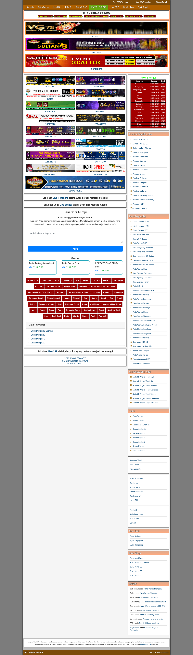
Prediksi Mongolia (139, 183)
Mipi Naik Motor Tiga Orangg (40, 292)
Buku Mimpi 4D (38, 342)
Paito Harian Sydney (140, 338)
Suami (94, 298)
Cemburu (39, 286)
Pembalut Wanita (46, 304)
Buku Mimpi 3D (38, 339)
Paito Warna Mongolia (153, 589)
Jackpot (96, 280)
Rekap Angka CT (139, 442)
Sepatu (86, 280)
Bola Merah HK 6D (140, 342)
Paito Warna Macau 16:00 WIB (152, 606)
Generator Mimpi (75, 212)
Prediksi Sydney (139, 161)
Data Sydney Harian (140, 282)
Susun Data (134, 519)
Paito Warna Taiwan (140, 303)
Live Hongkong (60, 197)
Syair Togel (143, 7)
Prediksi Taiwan (138, 165)
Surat (101, 310)
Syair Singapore (136, 541)
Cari (111, 298)
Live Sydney (128, 7)
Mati (57, 280)
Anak (93, 316)
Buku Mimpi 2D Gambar (42, 331)
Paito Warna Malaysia (141, 316)
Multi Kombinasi (136, 492)
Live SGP (115, 7)
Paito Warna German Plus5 (143, 320)
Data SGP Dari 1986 (140, 235)
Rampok (102, 316)
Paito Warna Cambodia (141, 299)
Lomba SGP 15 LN (140, 140)
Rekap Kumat (138, 446)
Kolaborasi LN (135, 496)
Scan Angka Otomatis (141, 425)
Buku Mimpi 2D (38, 335)
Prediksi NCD (138, 204)
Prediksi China (138, 174)
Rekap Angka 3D (139, 433)
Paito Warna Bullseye (141, 308)
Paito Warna (43, 7)
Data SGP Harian (139, 239)
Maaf (86, 298)
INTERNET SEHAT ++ (75, 364)
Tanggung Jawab (36, 298)
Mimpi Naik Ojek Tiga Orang (103, 286)
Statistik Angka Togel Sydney (144, 385)
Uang (84, 304)
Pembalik (133, 510)
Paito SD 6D (81, 7)
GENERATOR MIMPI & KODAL (75, 361)
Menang (106, 280)
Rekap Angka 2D (139, 429)
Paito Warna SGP (139, 243)
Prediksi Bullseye (139, 178)
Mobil (119, 298)
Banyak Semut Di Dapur (79, 292)
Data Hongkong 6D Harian (143, 256)
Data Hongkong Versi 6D (142, 252)
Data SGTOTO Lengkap (122, 2)
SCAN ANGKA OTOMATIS (75, 358)
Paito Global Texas (140, 355)
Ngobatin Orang (73, 310)
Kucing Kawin (89, 310)
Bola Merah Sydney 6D (141, 346)
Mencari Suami (53, 298)
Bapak (103, 298)
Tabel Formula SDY (140, 230)
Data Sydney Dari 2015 (141, 277)
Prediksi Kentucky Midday (143, 200)
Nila (77, 280)
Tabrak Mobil (69, 286)
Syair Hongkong (136, 545)
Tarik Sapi (56, 316)
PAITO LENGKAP (98, 7)
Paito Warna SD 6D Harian (143, 290)
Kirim (75, 249)
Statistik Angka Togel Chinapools (146, 390)
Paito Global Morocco (141, 363)
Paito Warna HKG (139, 269)
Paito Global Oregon (140, 351)
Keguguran (118, 280)
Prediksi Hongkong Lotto (153, 619)
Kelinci (32, 304)
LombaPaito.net (145, 644)
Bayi (60, 304)
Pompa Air (118, 292)
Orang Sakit (32, 280)
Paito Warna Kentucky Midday (144, 325)
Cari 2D (133, 523)
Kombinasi (134, 483)
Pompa (66, 298)
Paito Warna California (148, 597)
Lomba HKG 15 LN (140, 144)
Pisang (42, 310)
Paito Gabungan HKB (141, 359)
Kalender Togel (136, 460)
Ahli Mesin (94, 304)
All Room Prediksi (139, 208)
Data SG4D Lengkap (143, 2)
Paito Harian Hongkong (141, 329)
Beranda (30, 7)
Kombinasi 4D (135, 487)
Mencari (76, 298)
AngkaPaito (134, 628)
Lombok (96, 292)
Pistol (67, 316)
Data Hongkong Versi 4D (142, 247)
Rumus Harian (138, 420)
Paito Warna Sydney (140, 295)
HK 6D (68, 7)
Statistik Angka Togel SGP (143, 377)
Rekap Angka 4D (139, 438)
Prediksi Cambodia (140, 170)
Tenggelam (67, 280)
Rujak (84, 316)
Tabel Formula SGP (140, 222)
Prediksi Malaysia (139, 191)
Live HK (56, 7)
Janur (51, 310)
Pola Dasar (134, 465)
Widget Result (161, 2)
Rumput (106, 292)
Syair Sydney (135, 536)
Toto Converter (138, 451)
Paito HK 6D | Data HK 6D (143, 260)
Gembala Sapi (113, 310)
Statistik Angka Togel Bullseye (145, 403)
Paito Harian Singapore (141, 333)
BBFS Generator (136, 479)
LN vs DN (134, 500)
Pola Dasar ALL (136, 469)
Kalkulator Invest (137, 514)
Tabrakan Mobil (53, 286)
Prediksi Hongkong (140, 157)
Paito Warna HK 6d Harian (143, 265)
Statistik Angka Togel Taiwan (144, 394)
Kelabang (61, 292)
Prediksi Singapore (140, 152)
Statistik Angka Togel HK (142, 381)
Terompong (46, 280)
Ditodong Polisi (72, 304)
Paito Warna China (140, 312)
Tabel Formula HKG (140, 226)
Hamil (33, 310)
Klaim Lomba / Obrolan (141, 148)
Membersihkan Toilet (112, 304)
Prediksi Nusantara (140, 187)
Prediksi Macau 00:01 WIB (155, 602)
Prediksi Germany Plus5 (142, 195)
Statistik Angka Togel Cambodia (145, 398)
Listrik (76, 316)
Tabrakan (83, 286)
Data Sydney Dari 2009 (141, 273)
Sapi (46, 316)
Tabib (60, 310)
